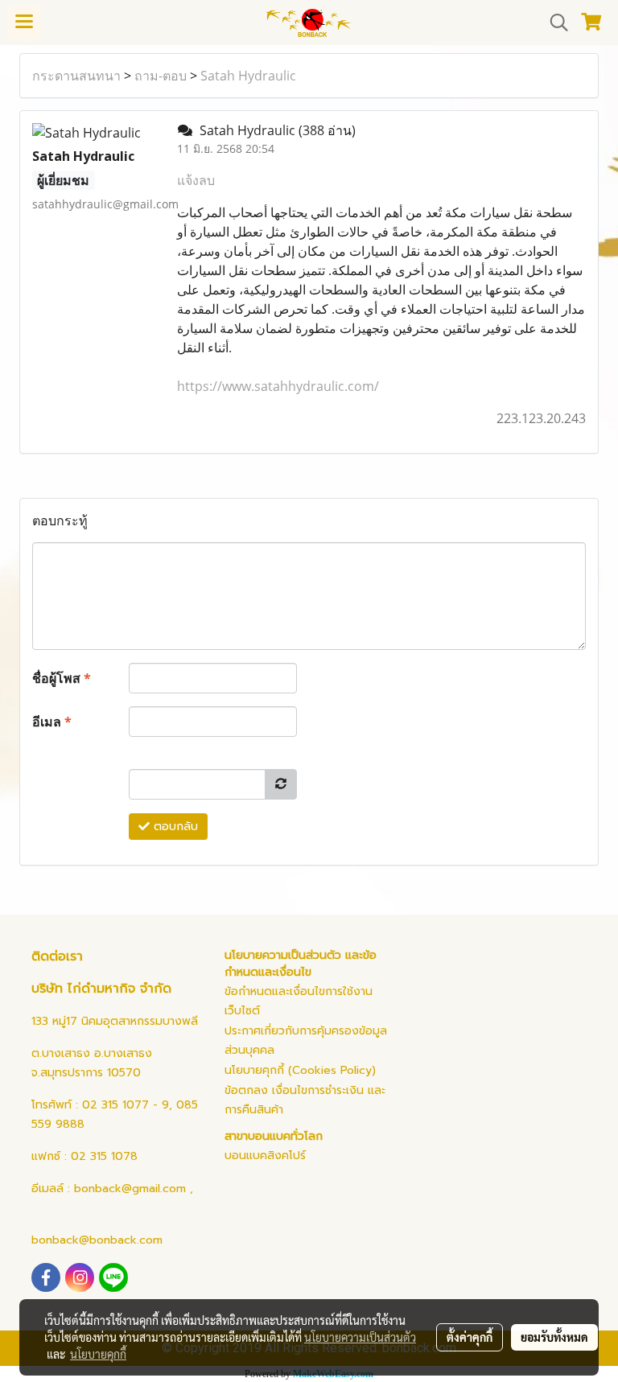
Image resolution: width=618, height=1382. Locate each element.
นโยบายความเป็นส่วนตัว (360, 1337)
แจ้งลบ (196, 180)
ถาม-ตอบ (160, 75)
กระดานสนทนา (76, 75)
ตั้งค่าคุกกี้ (469, 1337)
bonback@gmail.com (130, 1188)
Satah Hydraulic (248, 75)
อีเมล (52, 721)
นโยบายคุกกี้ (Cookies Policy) (300, 1070)
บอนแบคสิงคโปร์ (265, 1155)
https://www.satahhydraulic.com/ (278, 386)
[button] (554, 22)
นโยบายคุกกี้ (98, 1354)
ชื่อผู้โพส (61, 678)
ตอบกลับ (174, 826)
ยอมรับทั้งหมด (554, 1337)
